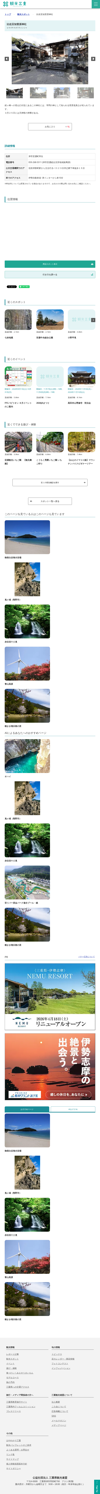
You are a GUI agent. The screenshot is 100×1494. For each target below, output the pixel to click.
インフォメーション (61, 1368)
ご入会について (59, 1407)
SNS (54, 1416)
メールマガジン (59, 1421)
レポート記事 (12, 1354)
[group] (18, 325)
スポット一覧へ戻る (50, 501)
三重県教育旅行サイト (16, 1402)
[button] (93, 59)
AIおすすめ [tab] (73, 1109)
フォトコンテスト (60, 1364)
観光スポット (23, 14)
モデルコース (12, 1378)
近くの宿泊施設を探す (50, 482)
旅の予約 (10, 1382)
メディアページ (59, 1425)
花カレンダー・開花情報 (63, 1359)
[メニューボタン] (96, 4)
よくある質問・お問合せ (17, 1450)
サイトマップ (12, 1459)
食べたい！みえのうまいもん (19, 1373)
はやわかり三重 (13, 1440)
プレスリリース (13, 1411)
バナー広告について (86, 956)
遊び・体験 (11, 1368)
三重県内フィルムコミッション (20, 1407)
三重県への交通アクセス (17, 1387)
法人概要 (56, 1402)
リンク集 (10, 1454)
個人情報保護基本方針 (16, 1464)
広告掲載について (60, 1411)
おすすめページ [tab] (27, 1109)
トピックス (57, 1354)
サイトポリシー (13, 1468)
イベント (10, 1364)
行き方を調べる (50, 274)
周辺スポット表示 (50, 264)
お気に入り (56, 126)
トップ (8, 14)
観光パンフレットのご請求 (18, 1445)
